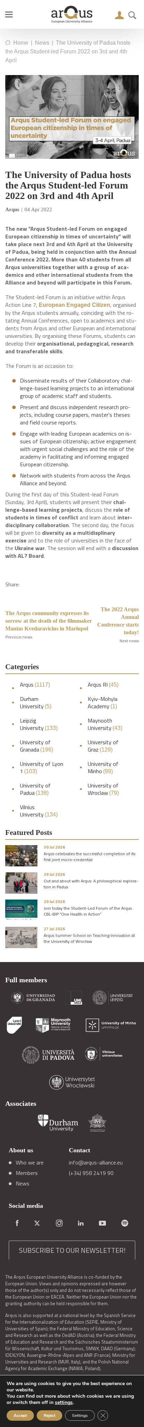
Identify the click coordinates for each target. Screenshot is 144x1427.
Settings (80, 1415)
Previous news (18, 637)
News (22, 1183)
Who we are (30, 1162)
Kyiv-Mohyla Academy (102, 702)
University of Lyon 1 (41, 767)
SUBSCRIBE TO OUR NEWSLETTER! (72, 1250)
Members (27, 1173)
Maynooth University (105, 724)
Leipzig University (39, 724)
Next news (129, 640)
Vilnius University (39, 811)
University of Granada (36, 746)
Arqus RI (103, 684)
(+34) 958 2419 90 (91, 1173)
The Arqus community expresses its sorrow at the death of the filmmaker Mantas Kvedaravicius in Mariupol (48, 620)
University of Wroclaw (103, 789)
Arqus (35, 684)
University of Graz (103, 746)
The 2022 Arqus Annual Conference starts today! (118, 620)
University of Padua (35, 789)
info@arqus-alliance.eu (96, 1162)
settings (64, 1402)
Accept (20, 1415)
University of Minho (103, 767)
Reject (49, 1415)
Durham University (35, 702)
